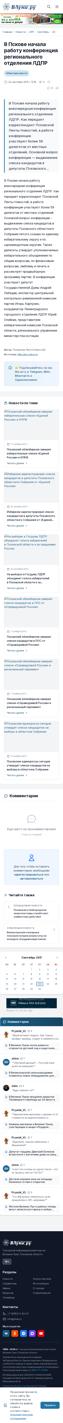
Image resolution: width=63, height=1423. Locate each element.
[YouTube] (41, 1333)
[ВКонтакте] (6, 1333)
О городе (38, 1288)
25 (56, 984)
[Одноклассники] (14, 1333)
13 (15, 979)
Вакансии (8, 1292)
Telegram (36, 371)
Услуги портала (42, 1278)
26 (7, 989)
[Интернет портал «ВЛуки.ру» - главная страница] (19, 7)
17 (48, 979)
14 (23, 979)
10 (48, 974)
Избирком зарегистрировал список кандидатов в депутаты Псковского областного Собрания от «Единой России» (31, 516)
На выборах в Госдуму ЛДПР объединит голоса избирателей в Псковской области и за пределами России (28, 578)
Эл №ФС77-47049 (38, 1370)
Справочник (10, 1283)
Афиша (6, 1288)
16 (40, 979)
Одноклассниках (26, 379)
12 (7, 979)
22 (31, 984)
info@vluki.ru (14, 1319)
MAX (47, 371)
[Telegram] (23, 1333)
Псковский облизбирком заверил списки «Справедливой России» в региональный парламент (29, 703)
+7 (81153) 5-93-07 (18, 1313)
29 (31, 989)
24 (48, 984)
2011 (31, 31)
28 (23, 989)
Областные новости (16, 73)
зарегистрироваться (28, 874)
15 (31, 979)
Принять (50, 1405)
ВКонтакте (22, 375)
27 (15, 989)
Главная (7, 31)
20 (15, 984)
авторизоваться (31, 878)
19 (7, 984)
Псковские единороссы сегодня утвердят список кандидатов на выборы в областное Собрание (28, 765)
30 (39, 989)
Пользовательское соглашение (19, 1386)
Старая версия (42, 1292)
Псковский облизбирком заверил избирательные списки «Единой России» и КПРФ (29, 453)
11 (56, 974)
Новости (21, 31)
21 (23, 984)
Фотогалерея (41, 1283)
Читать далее (15, 463)
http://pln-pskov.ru (27, 354)
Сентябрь (43, 31)
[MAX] (32, 1333)
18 (56, 979)
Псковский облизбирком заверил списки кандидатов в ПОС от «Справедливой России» (29, 641)
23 (53, 31)
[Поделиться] (57, 88)
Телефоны (9, 1297)
